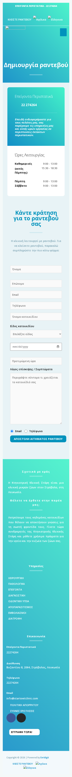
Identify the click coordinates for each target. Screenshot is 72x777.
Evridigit (44, 757)
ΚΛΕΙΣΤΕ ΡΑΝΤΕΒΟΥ (19, 19)
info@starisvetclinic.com (22, 698)
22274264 (12, 652)
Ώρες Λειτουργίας (29, 154)
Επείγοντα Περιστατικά (34, 96)
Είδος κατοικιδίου (22, 326)
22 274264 (51, 5)
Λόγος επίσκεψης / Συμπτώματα (31, 369)
